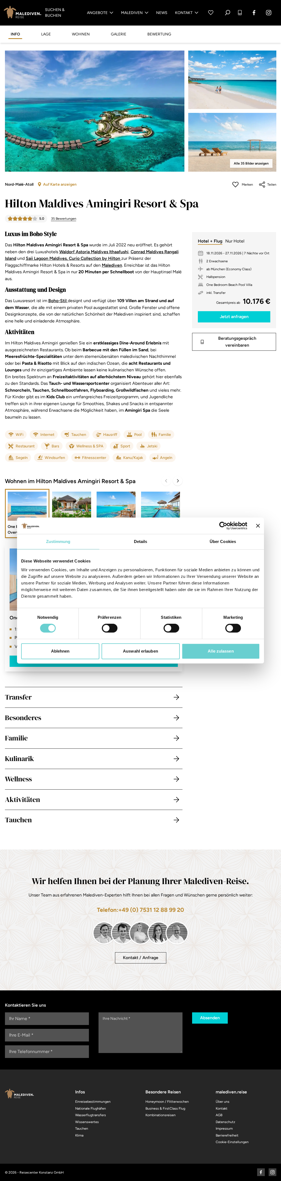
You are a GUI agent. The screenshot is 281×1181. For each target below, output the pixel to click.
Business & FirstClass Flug (165, 1108)
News (161, 12)
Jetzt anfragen (234, 316)
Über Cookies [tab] (223, 541)
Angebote (97, 12)
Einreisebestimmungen (93, 1101)
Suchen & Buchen (54, 12)
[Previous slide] (166, 481)
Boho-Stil (58, 300)
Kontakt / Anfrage (140, 957)
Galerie (118, 34)
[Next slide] (177, 481)
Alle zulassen (221, 651)
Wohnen (81, 34)
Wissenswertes (87, 1122)
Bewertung (159, 34)
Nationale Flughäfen (90, 1108)
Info (15, 34)
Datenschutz (225, 1122)
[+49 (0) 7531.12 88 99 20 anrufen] (240, 13)
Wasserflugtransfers (90, 1115)
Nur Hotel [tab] (234, 241)
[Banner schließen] (258, 526)
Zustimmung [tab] (58, 541)
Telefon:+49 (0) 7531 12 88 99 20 (140, 909)
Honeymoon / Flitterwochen (167, 1101)
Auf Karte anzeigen (60, 184)
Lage (46, 34)
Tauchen (81, 1128)
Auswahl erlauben (140, 651)
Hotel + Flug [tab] (210, 241)
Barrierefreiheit (227, 1135)
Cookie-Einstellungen (232, 1142)
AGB (219, 1115)
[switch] (109, 628)
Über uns (222, 1101)
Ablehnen (60, 651)
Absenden (210, 1017)
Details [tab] (140, 541)
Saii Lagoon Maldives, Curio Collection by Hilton (73, 258)
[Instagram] (268, 13)
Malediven (132, 12)
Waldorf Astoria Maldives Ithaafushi (93, 251)
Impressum (224, 1128)
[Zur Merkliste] (210, 12)
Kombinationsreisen (160, 1115)
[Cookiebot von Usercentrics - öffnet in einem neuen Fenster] (223, 526)
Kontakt (184, 12)
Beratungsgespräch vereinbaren (237, 342)
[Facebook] (254, 13)
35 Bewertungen (63, 218)
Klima (79, 1135)
